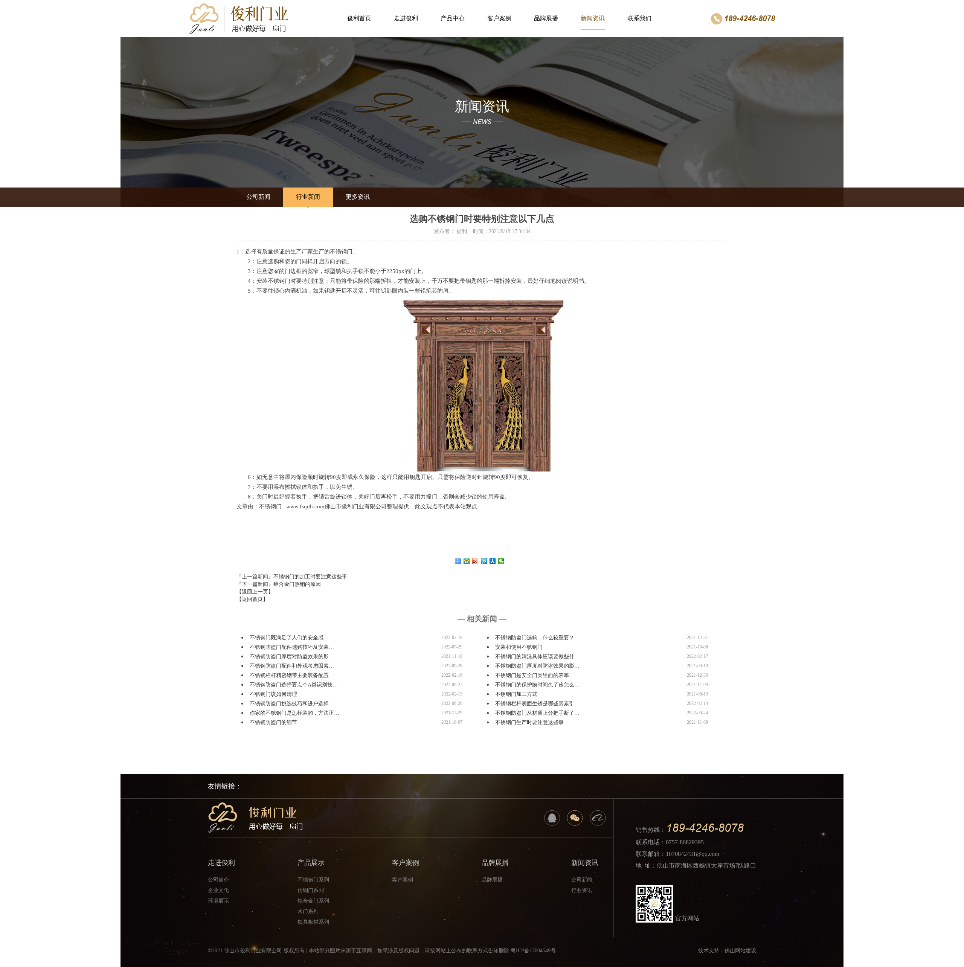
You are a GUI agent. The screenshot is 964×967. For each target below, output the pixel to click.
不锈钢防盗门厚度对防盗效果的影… (292, 656)
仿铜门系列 (310, 890)
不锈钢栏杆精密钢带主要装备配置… (292, 675)
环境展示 (218, 901)
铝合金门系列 (313, 901)
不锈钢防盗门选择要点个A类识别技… (294, 685)
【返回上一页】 (254, 592)
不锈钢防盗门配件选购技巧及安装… (292, 647)
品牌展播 (546, 18)
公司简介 (218, 880)
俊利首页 (359, 18)
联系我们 (639, 18)
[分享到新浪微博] (475, 561)
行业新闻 (308, 197)
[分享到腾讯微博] (484, 561)
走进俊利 (406, 18)
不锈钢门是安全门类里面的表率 (532, 675)
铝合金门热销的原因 (297, 584)
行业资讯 (581, 890)
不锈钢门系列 (313, 880)
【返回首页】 (252, 599)
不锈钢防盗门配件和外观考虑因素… (292, 666)
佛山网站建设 (740, 950)
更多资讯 (358, 197)
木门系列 (308, 911)
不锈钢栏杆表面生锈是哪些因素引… (537, 703)
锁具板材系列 (313, 922)
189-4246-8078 (749, 18)
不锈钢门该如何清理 (273, 694)
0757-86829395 (685, 842)
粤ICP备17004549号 (533, 950)
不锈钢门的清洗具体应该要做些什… (537, 656)
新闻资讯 (593, 18)
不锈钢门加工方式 (516, 694)
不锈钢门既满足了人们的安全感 (286, 638)
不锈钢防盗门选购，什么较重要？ (534, 638)
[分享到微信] (501, 561)
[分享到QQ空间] (467, 561)
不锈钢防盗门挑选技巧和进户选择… (292, 703)
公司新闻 (258, 197)
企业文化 (218, 890)
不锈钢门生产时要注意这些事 (529, 722)
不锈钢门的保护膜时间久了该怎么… (537, 685)
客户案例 (499, 18)
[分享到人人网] (493, 561)
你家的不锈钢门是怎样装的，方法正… (294, 713)
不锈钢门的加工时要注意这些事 (310, 577)
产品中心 (453, 18)
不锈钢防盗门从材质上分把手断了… (537, 713)
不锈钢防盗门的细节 (273, 722)
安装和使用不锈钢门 (519, 647)
